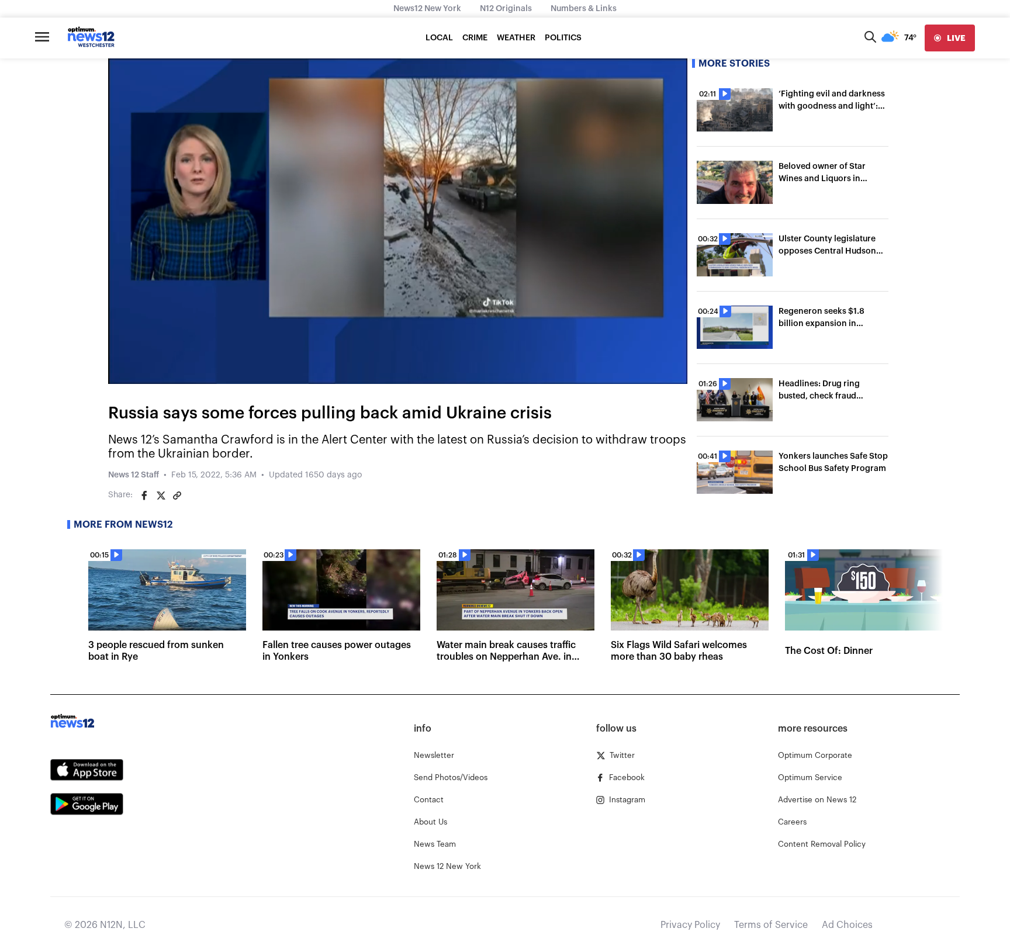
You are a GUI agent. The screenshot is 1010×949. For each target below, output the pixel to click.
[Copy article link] (177, 495)
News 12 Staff (133, 475)
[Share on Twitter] (160, 495)
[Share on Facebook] (144, 495)
